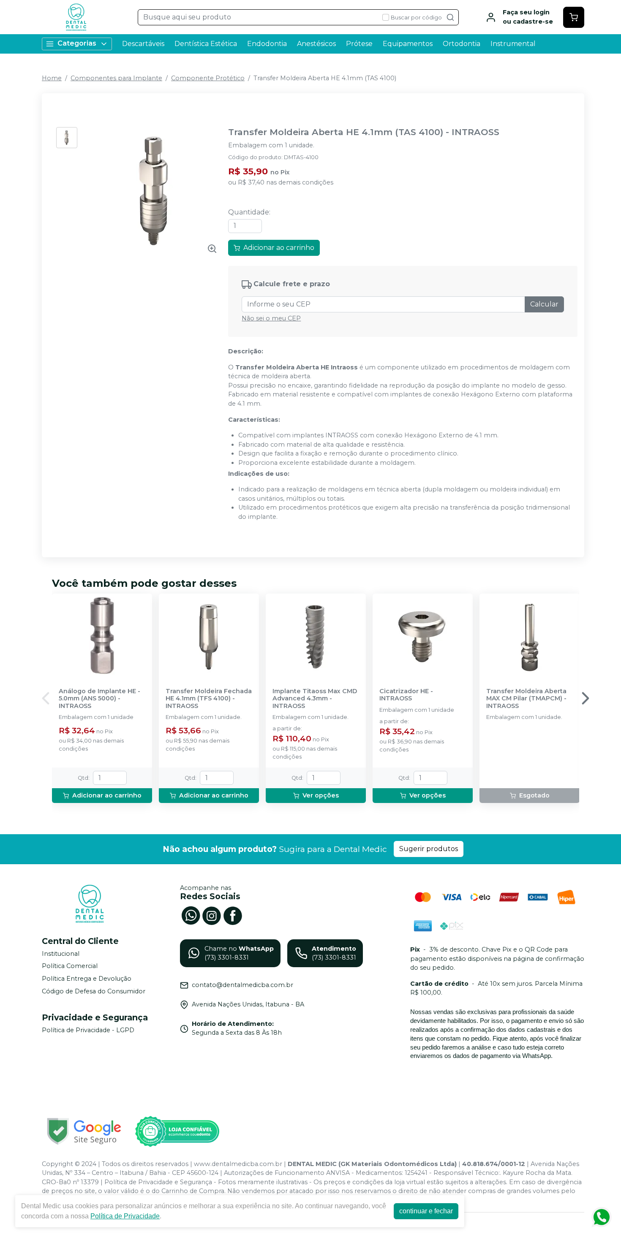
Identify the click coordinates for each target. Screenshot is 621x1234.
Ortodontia (461, 44)
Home (52, 78)
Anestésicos (316, 44)
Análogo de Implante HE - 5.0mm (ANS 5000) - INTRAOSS (99, 699)
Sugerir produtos (428, 849)
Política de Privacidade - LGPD (88, 1030)
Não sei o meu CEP (271, 318)
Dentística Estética (205, 44)
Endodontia (267, 44)
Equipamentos (408, 44)
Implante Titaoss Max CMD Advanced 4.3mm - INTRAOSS (314, 699)
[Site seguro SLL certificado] (84, 1131)
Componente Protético (208, 78)
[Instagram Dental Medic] (211, 915)
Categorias (76, 43)
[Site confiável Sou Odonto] (177, 1131)
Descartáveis (143, 44)
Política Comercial (70, 966)
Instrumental (513, 44)
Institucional (60, 953)
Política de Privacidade (125, 1216)
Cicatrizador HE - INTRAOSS (406, 695)
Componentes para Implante (116, 78)
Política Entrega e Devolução (86, 978)
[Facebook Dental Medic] (232, 915)
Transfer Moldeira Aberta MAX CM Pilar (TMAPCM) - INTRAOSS (526, 699)
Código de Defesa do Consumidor (93, 991)
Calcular (544, 304)
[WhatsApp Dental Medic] (190, 915)
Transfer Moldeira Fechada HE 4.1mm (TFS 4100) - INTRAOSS (209, 699)
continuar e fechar (426, 1211)
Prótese (359, 44)
